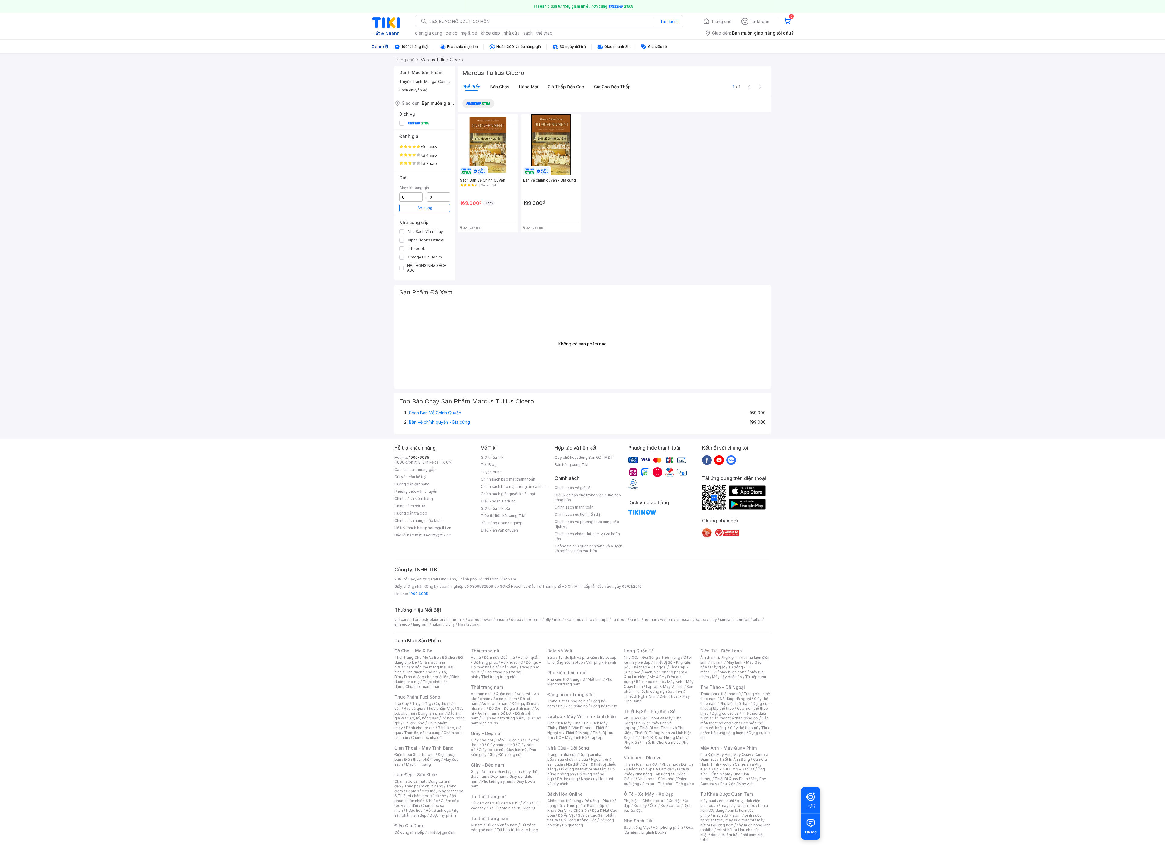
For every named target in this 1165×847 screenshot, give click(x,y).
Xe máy (640, 805)
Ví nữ (526, 803)
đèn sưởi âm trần (725, 834)
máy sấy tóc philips (738, 805)
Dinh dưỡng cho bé (421, 672)
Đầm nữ (490, 657)
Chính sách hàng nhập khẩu (418, 520)
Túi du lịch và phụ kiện (577, 657)
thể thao (544, 33)
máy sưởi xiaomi (739, 820)
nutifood (619, 619)
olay (713, 619)
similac (726, 619)
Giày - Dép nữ (485, 733)
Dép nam (498, 776)
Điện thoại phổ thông (422, 759)
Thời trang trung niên (499, 677)
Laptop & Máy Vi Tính (665, 686)
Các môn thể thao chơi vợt (734, 720)
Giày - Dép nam (487, 764)
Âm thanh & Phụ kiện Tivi (721, 657)
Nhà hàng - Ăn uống (652, 774)
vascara (401, 619)
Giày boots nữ (491, 749)
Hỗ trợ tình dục (438, 810)
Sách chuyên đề (413, 90)
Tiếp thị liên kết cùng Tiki (503, 515)
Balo (551, 657)
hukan (437, 624)
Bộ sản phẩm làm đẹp (426, 813)
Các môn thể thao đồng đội (735, 718)
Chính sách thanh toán (574, 507)
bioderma (533, 619)
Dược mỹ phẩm (443, 815)
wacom (666, 619)
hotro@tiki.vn (439, 528)
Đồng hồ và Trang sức (570, 694)
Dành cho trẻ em (420, 728)
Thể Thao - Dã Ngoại (722, 687)
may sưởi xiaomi (727, 815)
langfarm (421, 624)
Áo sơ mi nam (505, 698)
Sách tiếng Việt (637, 827)
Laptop (596, 737)
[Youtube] (719, 460)
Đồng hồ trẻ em (604, 706)
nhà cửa (512, 33)
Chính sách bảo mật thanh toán (508, 479)
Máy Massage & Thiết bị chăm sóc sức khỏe (429, 793)
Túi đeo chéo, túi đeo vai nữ (495, 803)
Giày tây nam (508, 771)
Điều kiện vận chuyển (499, 530)
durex (516, 619)
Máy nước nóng (733, 672)
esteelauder (432, 619)
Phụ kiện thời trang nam (579, 681)
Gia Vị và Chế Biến (573, 810)
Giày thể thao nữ (744, 728)
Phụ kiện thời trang (567, 672)
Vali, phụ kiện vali (601, 662)
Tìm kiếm (669, 21)
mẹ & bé (469, 33)
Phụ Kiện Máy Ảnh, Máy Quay (725, 754)
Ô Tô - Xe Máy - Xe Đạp (649, 794)
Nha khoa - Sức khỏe (656, 779)
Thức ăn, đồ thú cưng (422, 732)
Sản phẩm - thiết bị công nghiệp (658, 689)
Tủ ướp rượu (755, 677)
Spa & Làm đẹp (661, 769)
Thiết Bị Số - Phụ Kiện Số (649, 711)
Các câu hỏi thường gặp (415, 469)
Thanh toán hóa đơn (641, 764)
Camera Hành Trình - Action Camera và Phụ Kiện (733, 764)
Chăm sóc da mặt (409, 781)
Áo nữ (476, 657)
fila (460, 624)
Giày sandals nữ (501, 745)
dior (414, 619)
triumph (602, 619)
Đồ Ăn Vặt (566, 815)
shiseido (402, 624)
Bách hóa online (650, 681)
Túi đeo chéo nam (502, 825)
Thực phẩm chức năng (423, 786)
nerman (650, 619)
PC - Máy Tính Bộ (571, 737)
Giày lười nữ (516, 749)
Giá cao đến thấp (612, 86)
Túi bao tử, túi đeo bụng (517, 830)
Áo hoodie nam (494, 703)
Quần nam (505, 694)
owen (487, 619)
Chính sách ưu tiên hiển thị (577, 514)
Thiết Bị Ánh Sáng (734, 759)
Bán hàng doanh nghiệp (501, 523)
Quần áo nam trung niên (502, 718)
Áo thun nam (482, 694)
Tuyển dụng (491, 472)
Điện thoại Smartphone (414, 754)
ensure (501, 619)
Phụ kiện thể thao (735, 703)
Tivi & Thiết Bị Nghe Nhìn (654, 694)
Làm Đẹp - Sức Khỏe (415, 774)
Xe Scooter (670, 805)
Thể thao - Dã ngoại (649, 667)
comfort (742, 619)
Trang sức (556, 701)
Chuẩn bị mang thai (422, 686)
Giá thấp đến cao (566, 86)
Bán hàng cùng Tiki (571, 464)
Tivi (713, 672)
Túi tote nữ (503, 808)
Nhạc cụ (588, 779)
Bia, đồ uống (413, 723)
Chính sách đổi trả (409, 506)
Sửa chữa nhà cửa (572, 759)
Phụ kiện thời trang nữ (566, 679)
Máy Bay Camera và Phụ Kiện (733, 781)
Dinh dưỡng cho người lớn (426, 677)
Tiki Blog (489, 464)
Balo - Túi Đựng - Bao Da (733, 769)
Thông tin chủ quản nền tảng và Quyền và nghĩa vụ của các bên (588, 548)
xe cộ (451, 33)
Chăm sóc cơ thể (420, 791)
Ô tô (653, 805)
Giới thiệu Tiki (493, 457)
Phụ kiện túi (526, 808)
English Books (654, 832)
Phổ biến (471, 86)
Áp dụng (424, 208)
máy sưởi (708, 800)
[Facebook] (707, 460)
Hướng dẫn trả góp (410, 513)
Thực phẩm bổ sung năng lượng (735, 730)
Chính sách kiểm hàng (413, 498)
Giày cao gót (482, 740)
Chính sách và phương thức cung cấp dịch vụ (587, 524)
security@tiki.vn (438, 535)
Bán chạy (499, 86)
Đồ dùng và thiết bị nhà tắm (583, 769)
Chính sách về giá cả (573, 487)
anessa (682, 619)
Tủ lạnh (717, 662)
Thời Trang (670, 657)
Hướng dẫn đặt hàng (412, 484)
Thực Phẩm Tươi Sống (417, 696)
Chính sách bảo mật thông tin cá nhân (514, 486)
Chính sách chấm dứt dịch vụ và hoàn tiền (587, 536)
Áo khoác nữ (512, 662)
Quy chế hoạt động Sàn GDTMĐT (584, 457)
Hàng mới (528, 86)
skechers (573, 619)
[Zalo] (731, 460)
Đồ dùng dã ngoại (735, 698)
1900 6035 (418, 593)
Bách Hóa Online (565, 794)
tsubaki (472, 624)
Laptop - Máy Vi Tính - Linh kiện (581, 716)
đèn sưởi (726, 800)
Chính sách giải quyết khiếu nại (508, 494)
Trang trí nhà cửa (561, 754)
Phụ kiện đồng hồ (573, 706)
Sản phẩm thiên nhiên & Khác (425, 798)
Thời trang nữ (485, 650)
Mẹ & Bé (657, 677)
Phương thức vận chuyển (415, 491)
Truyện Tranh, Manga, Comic (424, 81)
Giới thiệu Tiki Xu (495, 508)
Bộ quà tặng (572, 825)
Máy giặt (717, 667)
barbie (473, 619)
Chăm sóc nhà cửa (427, 737)
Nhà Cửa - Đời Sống (568, 747)
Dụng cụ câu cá (725, 713)
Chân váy (508, 667)
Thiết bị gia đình (441, 832)
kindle (635, 619)
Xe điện (675, 800)
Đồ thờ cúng (567, 779)
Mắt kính (595, 679)
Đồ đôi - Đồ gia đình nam (510, 708)
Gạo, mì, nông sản (422, 718)
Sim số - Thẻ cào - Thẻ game (668, 783)
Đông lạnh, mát (431, 713)
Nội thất (572, 764)
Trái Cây (401, 703)
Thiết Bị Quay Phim (731, 779)
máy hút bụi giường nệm (732, 822)
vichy (450, 624)
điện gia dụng (428, 33)
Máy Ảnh (746, 783)
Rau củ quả (413, 708)
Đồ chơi (448, 657)
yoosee (699, 619)
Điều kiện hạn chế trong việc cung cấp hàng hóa (588, 497)
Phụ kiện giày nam (497, 781)
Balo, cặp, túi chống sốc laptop (582, 660)
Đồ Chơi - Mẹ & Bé (413, 650)
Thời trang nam (487, 687)
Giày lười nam (482, 771)
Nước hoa (414, 810)
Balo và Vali (559, 650)
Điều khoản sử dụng (498, 501)
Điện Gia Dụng (409, 825)
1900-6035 (419, 457)
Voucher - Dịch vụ (642, 757)
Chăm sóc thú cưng (564, 800)
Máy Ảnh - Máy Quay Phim (728, 747)
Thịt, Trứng (421, 703)
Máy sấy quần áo (727, 677)
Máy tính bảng (418, 764)
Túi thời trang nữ (488, 796)
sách (528, 33)
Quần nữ (507, 657)
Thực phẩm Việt (440, 708)
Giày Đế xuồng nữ (505, 754)
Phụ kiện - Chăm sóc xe (645, 800)
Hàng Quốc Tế (639, 650)
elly (548, 619)
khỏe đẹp (490, 33)
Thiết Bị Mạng (577, 732)
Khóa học (670, 764)
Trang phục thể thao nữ (720, 694)
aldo (588, 619)
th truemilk (455, 619)
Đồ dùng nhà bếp (409, 832)
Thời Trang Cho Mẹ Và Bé (416, 657)
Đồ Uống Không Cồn (578, 820)
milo (558, 619)
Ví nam (477, 825)
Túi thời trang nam (490, 818)
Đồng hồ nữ (578, 701)
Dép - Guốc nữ (509, 740)
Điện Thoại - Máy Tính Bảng (424, 747)
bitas (757, 619)
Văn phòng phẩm (668, 827)
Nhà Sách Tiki (638, 820)
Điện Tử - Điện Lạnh (721, 650)
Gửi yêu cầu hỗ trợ (410, 477)
